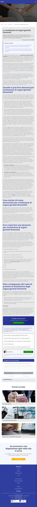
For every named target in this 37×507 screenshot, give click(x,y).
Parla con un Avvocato (18, 373)
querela (13, 194)
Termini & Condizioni (18, 478)
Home (2, 24)
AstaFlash (18, 486)
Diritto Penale (10, 24)
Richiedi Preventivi (28, 351)
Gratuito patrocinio (13, 329)
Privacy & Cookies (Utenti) (18, 480)
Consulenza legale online (28, 328)
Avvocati (18, 468)
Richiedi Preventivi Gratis (18, 322)
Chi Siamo (18, 471)
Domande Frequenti (18, 473)
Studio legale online (19, 328)
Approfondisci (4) (8, 379)
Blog (5, 24)
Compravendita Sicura (18, 488)
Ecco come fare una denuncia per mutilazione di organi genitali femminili (18, 49)
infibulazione (23, 84)
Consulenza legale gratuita (23, 329)
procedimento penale (15, 261)
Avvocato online (7, 329)
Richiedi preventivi (18, 459)
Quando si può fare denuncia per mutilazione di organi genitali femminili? (18, 45)
